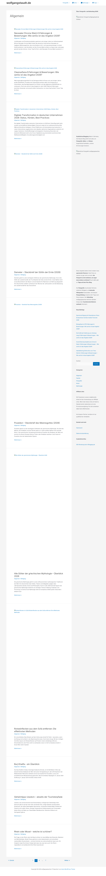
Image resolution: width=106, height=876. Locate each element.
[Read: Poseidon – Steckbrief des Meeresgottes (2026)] (39, 361)
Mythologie (79, 386)
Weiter (67, 860)
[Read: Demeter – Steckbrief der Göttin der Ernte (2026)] (39, 211)
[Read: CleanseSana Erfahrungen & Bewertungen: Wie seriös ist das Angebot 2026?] (35, 68)
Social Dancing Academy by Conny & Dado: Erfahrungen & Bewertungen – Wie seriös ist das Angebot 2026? (87, 344)
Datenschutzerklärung (82, 433)
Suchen (78, 361)
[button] (69, 2)
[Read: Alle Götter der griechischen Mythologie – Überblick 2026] (39, 512)
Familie (78, 378)
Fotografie (79, 381)
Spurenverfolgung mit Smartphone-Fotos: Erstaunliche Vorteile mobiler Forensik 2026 (87, 318)
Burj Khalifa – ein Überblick (26, 764)
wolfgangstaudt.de (18, 2)
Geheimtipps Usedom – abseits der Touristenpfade (38, 797)
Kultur (78, 383)
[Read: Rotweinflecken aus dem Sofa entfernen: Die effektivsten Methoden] (39, 667)
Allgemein (17, 38)
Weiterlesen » (18, 53)
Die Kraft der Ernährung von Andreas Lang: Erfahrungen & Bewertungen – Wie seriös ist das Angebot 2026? (87, 335)
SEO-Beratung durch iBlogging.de (85, 444)
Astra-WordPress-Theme (68, 869)
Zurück (11, 860)
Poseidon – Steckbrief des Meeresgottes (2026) (37, 423)
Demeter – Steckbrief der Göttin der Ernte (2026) (37, 272)
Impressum (79, 428)
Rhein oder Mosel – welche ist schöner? (33, 831)
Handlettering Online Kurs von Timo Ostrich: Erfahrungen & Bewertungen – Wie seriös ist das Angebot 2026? (87, 353)
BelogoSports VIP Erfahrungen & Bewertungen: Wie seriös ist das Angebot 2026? (87, 326)
